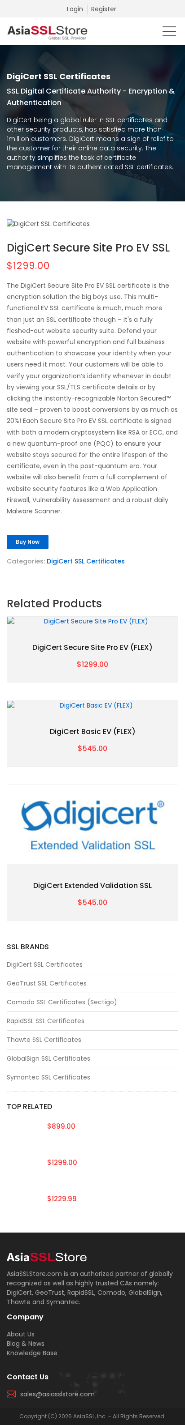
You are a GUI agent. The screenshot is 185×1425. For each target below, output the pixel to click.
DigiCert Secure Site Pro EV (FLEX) (92, 647)
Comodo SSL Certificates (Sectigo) (62, 1002)
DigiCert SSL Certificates (86, 561)
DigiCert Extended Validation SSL (92, 885)
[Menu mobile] (169, 33)
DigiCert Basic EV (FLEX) (93, 731)
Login (75, 8)
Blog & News (25, 1343)
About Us (21, 1334)
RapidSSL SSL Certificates (45, 1020)
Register (103, 8)
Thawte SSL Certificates (44, 1039)
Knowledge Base (32, 1352)
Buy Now (28, 542)
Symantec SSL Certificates (48, 1077)
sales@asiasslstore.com (57, 1394)
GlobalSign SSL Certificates (48, 1058)
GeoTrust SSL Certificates (47, 983)
